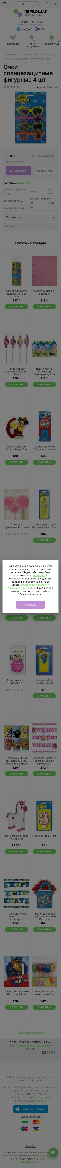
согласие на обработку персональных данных (28, 586)
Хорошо (30, 604)
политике (39, 575)
